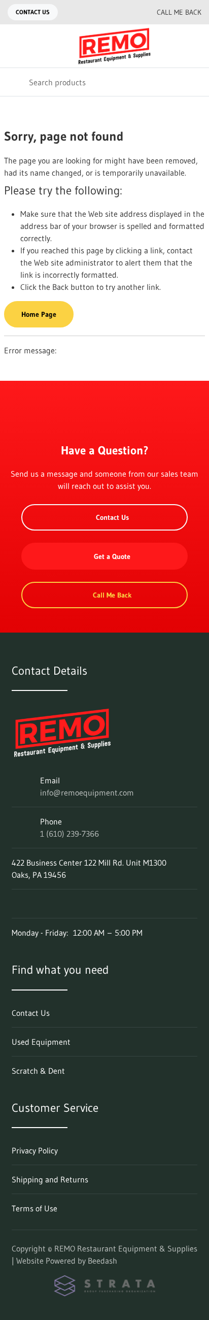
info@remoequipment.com (87, 792)
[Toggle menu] (14, 46)
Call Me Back (179, 12)
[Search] (14, 82)
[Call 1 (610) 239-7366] (126, 12)
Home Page (38, 314)
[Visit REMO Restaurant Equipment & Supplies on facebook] (16, 904)
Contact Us (33, 12)
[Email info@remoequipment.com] (106, 12)
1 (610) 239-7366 (69, 834)
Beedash (102, 1261)
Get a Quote (112, 556)
